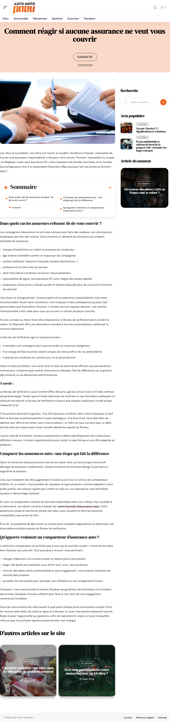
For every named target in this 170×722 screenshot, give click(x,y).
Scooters (86, 663)
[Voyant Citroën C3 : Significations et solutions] (126, 128)
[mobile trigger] (6, 7)
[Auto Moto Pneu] (24, 7)
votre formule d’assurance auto (78, 506)
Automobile (142, 124)
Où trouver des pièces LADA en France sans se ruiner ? (144, 191)
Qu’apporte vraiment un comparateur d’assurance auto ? (83, 209)
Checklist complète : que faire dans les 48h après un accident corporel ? (28, 671)
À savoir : (17, 207)
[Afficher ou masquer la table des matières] (74, 187)
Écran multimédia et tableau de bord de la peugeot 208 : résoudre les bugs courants (151, 146)
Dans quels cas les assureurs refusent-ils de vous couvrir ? (31, 199)
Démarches (28, 661)
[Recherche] (155, 7)
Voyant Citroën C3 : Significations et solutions (151, 130)
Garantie (85, 57)
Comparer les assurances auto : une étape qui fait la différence (82, 199)
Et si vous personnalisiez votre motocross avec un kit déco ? (87, 671)
